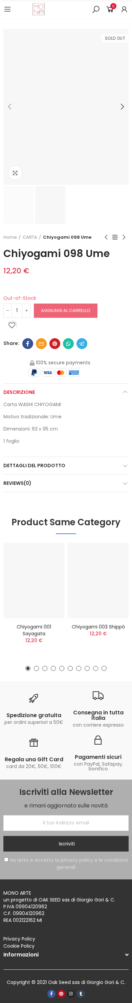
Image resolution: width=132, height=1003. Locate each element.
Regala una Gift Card (34, 759)
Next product (123, 237)
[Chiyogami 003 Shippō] (98, 580)
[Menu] (7, 9)
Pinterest (54, 343)
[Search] (95, 9)
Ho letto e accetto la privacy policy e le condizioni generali (69, 864)
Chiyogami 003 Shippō (98, 626)
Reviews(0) (17, 483)
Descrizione (19, 392)
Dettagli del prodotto (34, 465)
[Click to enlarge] (15, 173)
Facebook (27, 343)
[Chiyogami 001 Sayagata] (33, 580)
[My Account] (124, 9)
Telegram (81, 343)
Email (41, 343)
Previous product (107, 237)
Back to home (115, 237)
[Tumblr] (81, 994)
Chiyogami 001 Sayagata (34, 630)
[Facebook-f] (51, 994)
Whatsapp (68, 343)
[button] (10, 106)
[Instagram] (71, 994)
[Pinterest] (61, 994)
